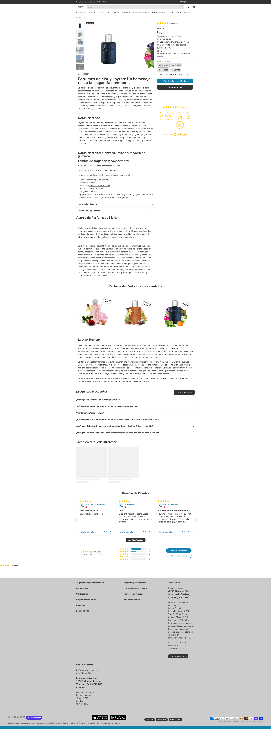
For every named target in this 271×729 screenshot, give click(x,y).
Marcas (186, 12)
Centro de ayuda (184, 392)
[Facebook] (15, 718)
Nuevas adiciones (132, 599)
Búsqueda (80, 605)
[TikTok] (9, 718)
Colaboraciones (13, 723)
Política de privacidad (70, 723)
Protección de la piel (140, 12)
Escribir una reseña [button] (179, 550)
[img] (85, 501)
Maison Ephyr (87, 673)
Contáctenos (82, 594)
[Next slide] (195, 520)
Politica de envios (56, 723)
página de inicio (83, 611)
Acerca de (79, 17)
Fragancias (80, 12)
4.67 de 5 (98, 552)
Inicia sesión (191, 2)
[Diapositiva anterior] (88, 45)
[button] (163, 23)
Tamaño (164, 61)
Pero (116, 12)
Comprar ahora (175, 87)
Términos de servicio (27, 723)
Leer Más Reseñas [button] (135, 540)
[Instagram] (12, 718)
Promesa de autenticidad (87, 723)
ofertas (170, 12)
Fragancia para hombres (135, 583)
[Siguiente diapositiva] (151, 45)
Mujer (108, 12)
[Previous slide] (75, 520)
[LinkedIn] (21, 718)
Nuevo (90, 12)
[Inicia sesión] (187, 7)
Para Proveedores (103, 723)
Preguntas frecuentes (86, 599)
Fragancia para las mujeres (136, 588)
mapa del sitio (115, 723)
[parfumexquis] (80, 7)
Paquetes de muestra (133, 594)
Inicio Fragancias (158, 12)
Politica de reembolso (42, 723)
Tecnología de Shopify (225, 721)
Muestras (125, 12)
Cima (99, 12)
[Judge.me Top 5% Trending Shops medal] (170, 125)
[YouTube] (24, 718)
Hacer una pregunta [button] (179, 556)
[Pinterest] (18, 718)
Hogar (159, 28)
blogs (177, 12)
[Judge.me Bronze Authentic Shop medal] (180, 116)
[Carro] (193, 7)
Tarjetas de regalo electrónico (90, 583)
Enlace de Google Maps (178, 656)
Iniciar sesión (82, 588)
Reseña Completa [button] (88, 532)
